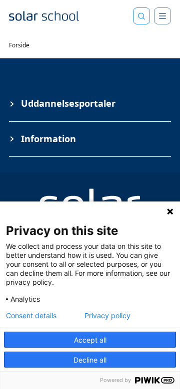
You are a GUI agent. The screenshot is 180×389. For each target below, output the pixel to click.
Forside (19, 45)
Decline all (90, 360)
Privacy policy (107, 316)
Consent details (31, 316)
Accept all (90, 340)
